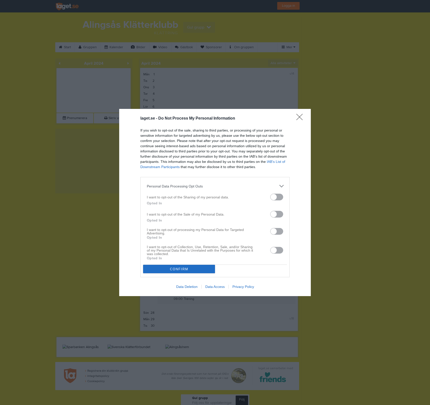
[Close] (301, 118)
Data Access (215, 287)
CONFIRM (179, 269)
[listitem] (215, 186)
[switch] (276, 197)
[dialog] (215, 202)
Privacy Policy (243, 287)
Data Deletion (187, 287)
